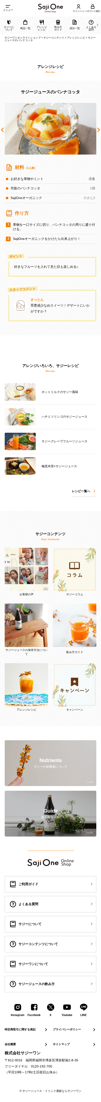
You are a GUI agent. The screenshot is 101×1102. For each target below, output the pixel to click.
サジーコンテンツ (53, 37)
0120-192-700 (41, 1066)
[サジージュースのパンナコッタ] (50, 8)
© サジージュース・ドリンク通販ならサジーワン (50, 1091)
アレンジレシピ (76, 37)
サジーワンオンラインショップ (22, 37)
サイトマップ (61, 1044)
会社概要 (10, 1044)
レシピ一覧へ (81, 491)
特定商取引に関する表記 (20, 1029)
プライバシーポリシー (67, 1029)
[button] (2, 130)
